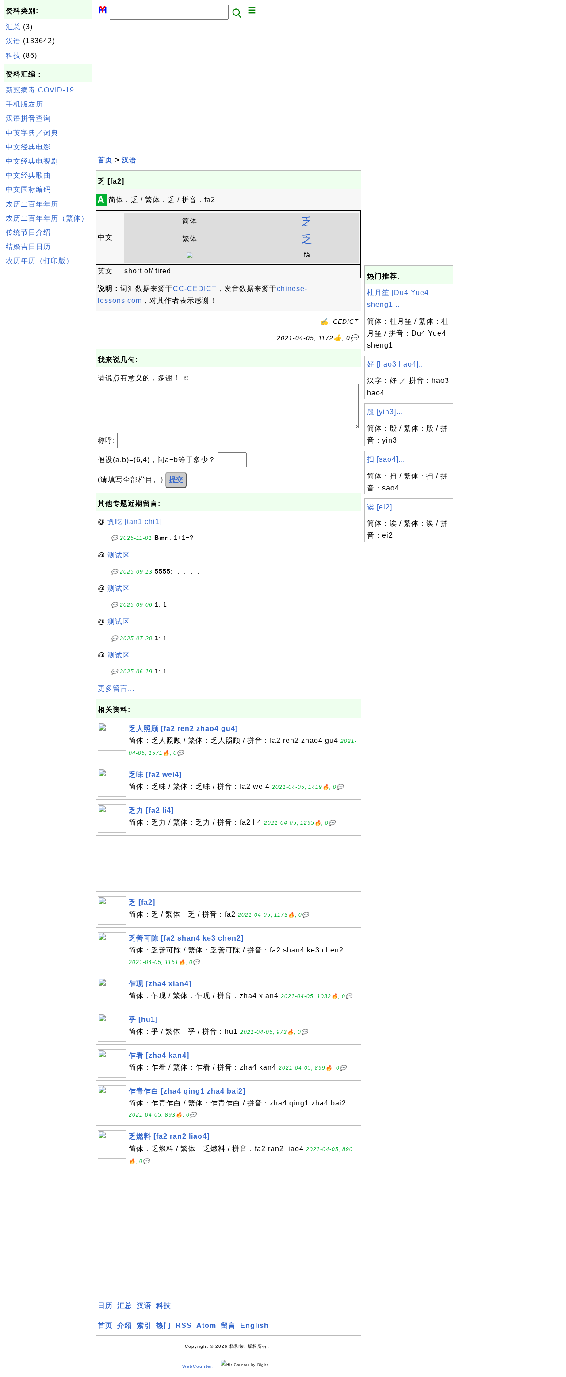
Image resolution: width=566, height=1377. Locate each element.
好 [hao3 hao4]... (396, 364)
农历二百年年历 (32, 204)
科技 (13, 55)
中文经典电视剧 (32, 161)
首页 (105, 160)
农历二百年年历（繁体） (47, 218)
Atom (206, 1325)
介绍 (124, 1325)
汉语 (13, 41)
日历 (105, 1305)
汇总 (13, 27)
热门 (163, 1325)
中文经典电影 (28, 147)
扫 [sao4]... (386, 459)
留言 (228, 1325)
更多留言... (116, 688)
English (254, 1325)
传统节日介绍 (28, 232)
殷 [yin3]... (385, 412)
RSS (184, 1325)
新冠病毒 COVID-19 (40, 90)
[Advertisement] (48, 402)
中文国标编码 (28, 189)
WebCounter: (198, 1366)
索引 (144, 1325)
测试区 (118, 555)
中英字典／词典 (32, 133)
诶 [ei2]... (383, 507)
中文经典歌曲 (28, 175)
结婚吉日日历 (28, 246)
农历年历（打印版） (39, 260)
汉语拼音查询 (28, 118)
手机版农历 (24, 104)
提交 (176, 479)
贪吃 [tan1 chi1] (134, 521)
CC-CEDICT (195, 288)
